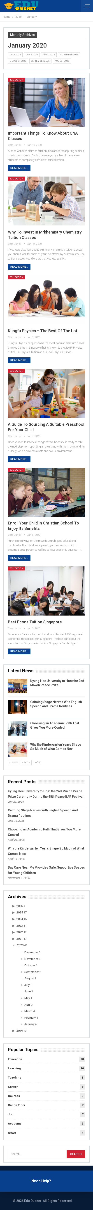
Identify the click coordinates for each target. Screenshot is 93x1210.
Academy (14, 1123)
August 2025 (62, 61)
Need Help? (41, 1181)
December (31, 952)
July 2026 (15, 54)
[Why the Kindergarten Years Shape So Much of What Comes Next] (17, 750)
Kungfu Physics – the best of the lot (42, 330)
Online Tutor (17, 1105)
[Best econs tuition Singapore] (46, 591)
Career (13, 1086)
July (27, 985)
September (31, 972)
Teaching (14, 1077)
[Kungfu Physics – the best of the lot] (46, 299)
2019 (19, 1030)
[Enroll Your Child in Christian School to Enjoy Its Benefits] (46, 492)
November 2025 (69, 54)
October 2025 (18, 61)
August (29, 978)
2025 (19, 912)
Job (10, 1114)
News (12, 1132)
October (29, 965)
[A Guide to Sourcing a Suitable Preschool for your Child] (46, 393)
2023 (19, 925)
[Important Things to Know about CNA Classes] (46, 102)
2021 (19, 938)
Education (16, 79)
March (28, 1011)
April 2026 (49, 54)
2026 (19, 906)
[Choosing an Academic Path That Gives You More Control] (17, 728)
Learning (14, 1068)
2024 (19, 919)
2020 (20, 945)
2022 (19, 932)
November (31, 959)
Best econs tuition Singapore (35, 622)
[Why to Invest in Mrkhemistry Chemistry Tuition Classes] (46, 201)
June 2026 (32, 54)
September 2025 (40, 61)
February (30, 1017)
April (27, 1004)
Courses (14, 1096)
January (29, 1024)
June (27, 991)
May (27, 998)
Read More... (19, 168)
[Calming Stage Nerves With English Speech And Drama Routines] (17, 707)
